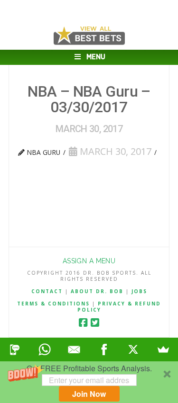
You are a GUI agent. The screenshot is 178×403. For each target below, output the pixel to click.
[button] (89, 382)
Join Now (89, 393)
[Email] (74, 349)
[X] (134, 349)
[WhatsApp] (45, 349)
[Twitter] (95, 323)
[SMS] (15, 349)
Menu (95, 57)
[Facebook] (83, 323)
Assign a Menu (89, 261)
